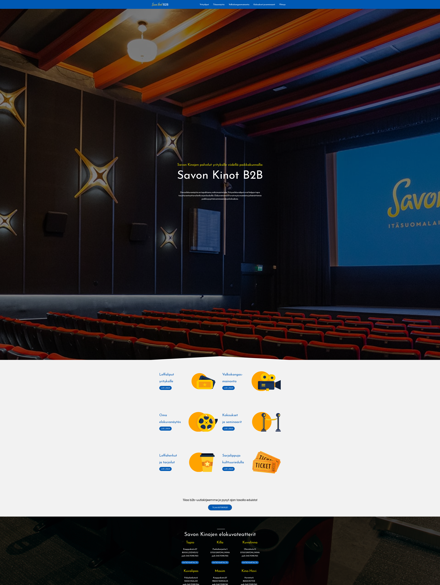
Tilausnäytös (219, 4)
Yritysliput (204, 4)
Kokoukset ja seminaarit (264, 4)
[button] (220, 507)
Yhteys (282, 4)
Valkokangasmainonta (239, 4)
